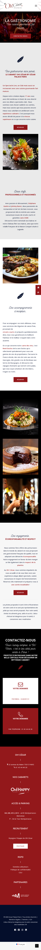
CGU (20, 872)
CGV (30, 920)
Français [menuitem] (22, 944)
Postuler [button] (20, 846)
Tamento (25, 920)
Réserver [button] (20, 127)
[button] (36, 5)
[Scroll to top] (37, 945)
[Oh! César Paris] (13, 6)
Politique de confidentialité (20, 870)
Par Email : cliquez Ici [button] (20, 699)
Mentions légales (14, 920)
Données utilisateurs (20, 867)
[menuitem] (20, 944)
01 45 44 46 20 (21, 767)
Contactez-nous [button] (20, 36)
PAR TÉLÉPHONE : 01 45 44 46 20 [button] (20, 729)
